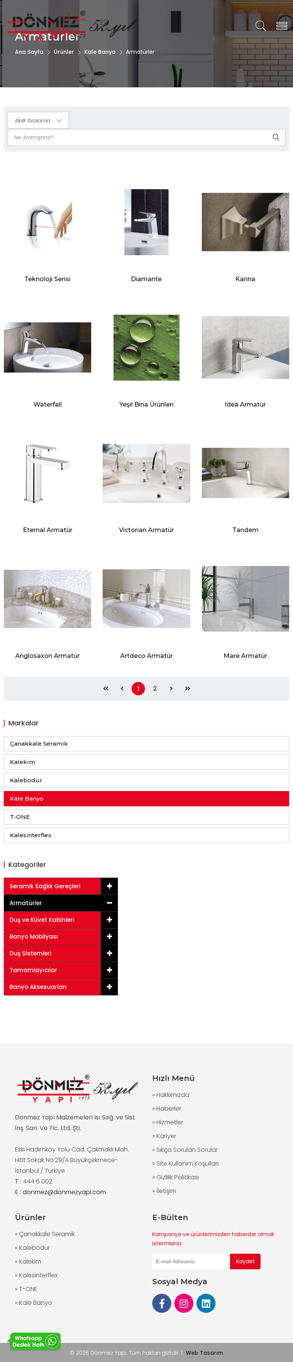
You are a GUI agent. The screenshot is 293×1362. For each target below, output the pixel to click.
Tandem (245, 530)
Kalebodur (26, 780)
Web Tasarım (204, 1353)
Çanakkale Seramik (39, 743)
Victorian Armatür (146, 530)
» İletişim (164, 1191)
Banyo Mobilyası (34, 937)
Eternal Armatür (47, 530)
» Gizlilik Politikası (175, 1177)
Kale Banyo (100, 52)
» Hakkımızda (170, 1094)
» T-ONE (26, 1289)
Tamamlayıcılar (33, 970)
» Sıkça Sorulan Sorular (185, 1149)
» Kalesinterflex (36, 1275)
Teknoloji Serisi (47, 279)
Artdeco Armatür (146, 655)
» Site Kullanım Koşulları (185, 1163)
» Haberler (166, 1108)
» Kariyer (164, 1136)
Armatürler (26, 903)
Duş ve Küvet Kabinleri (42, 920)
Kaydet (245, 1261)
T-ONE (20, 816)
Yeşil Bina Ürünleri (146, 404)
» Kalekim (28, 1261)
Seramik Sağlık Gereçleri (45, 886)
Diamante (146, 279)
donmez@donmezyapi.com (64, 1192)
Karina (245, 279)
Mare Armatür (245, 655)
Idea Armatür (245, 404)
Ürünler (64, 52)
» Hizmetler (167, 1122)
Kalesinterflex (30, 835)
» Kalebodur (32, 1247)
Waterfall (48, 404)
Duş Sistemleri (31, 953)
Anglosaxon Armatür (47, 655)
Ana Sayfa (29, 52)
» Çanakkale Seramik (45, 1234)
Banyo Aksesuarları (38, 987)
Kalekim (22, 761)
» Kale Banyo (33, 1302)
